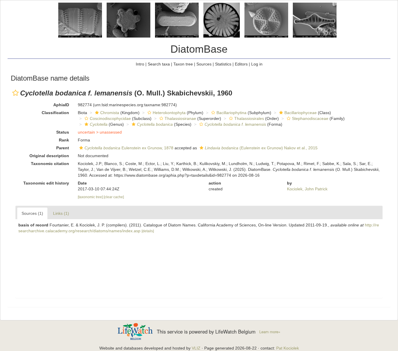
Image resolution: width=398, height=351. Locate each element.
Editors (241, 64)
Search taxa (159, 64)
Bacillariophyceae (300, 112)
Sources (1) (32, 213)
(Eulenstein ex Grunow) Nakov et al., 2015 (261, 148)
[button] (15, 92)
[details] (148, 231)
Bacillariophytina (231, 112)
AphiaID (61, 104)
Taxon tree (183, 64)
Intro (140, 64)
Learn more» (269, 331)
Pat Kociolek (287, 348)
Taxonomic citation (50, 163)
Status (62, 132)
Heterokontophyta (169, 112)
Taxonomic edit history (46, 183)
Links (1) (61, 213)
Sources (204, 64)
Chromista (109, 112)
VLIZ (196, 348)
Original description (49, 155)
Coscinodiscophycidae (110, 118)
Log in (257, 64)
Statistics (223, 64)
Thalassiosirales (249, 118)
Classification (55, 112)
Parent (62, 148)
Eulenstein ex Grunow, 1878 (128, 148)
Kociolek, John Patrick (307, 189)
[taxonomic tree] (91, 197)
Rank (64, 140)
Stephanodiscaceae (310, 118)
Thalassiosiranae (180, 118)
